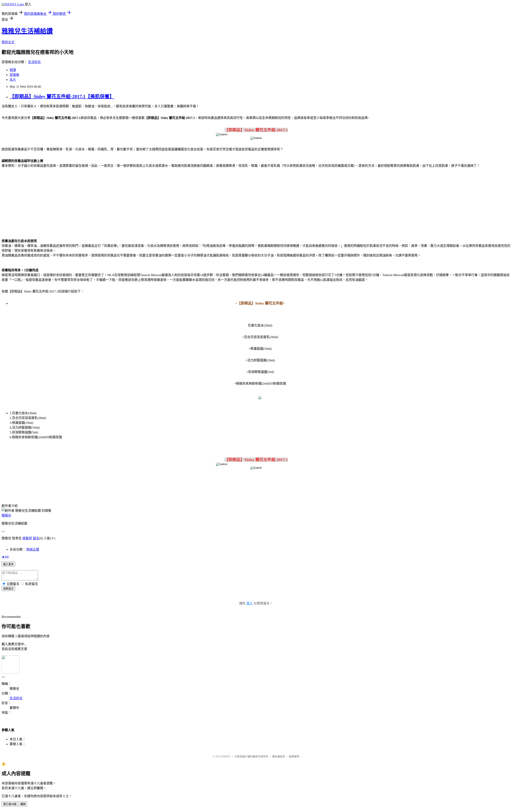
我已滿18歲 (9, 804)
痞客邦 (27, 538)
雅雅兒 (6, 515)
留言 (36, 538)
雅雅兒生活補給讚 (27, 31)
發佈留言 (8, 588)
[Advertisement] (256, 203)
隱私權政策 (278, 756)
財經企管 (32, 549)
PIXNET (226, 756)
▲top (5, 556)
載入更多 (8, 564)
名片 (13, 79)
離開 (23, 804)
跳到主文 (8, 42)
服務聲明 (294, 756)
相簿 (13, 70)
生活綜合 (34, 62)
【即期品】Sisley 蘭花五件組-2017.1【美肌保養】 (62, 96)
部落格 (14, 74)
